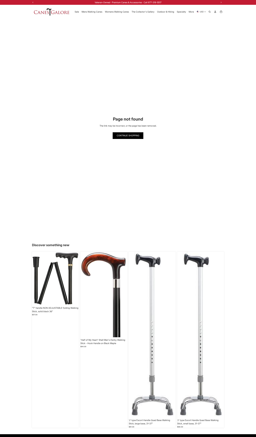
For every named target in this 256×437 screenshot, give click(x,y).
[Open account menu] (215, 12)
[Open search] (210, 12)
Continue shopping (128, 135)
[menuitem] (191, 12)
